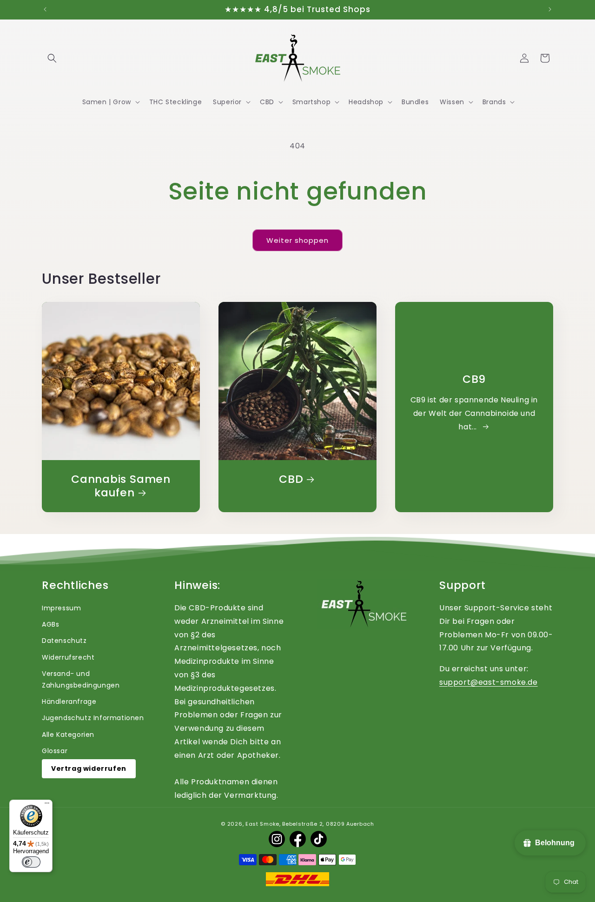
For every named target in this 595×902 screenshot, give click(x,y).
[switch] (31, 862)
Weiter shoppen (297, 240)
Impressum (61, 608)
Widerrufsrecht (68, 657)
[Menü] (47, 805)
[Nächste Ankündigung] (550, 9)
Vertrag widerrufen (88, 768)
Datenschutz (64, 640)
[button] (52, 58)
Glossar (54, 750)
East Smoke (262, 824)
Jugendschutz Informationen (93, 717)
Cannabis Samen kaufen (121, 486)
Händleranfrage (69, 701)
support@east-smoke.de (488, 682)
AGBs (50, 624)
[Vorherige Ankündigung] (45, 9)
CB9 (474, 379)
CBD (291, 479)
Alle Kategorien (68, 734)
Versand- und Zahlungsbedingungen (80, 679)
